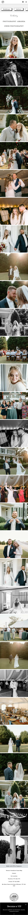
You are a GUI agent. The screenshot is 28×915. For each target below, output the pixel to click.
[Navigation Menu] (26, 2)
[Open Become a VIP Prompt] (14, 914)
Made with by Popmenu (11, 866)
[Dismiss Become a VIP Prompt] (25, 904)
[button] (14, 44)
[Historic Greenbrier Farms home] (7, 2)
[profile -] (23, 2)
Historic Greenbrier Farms (14, 897)
